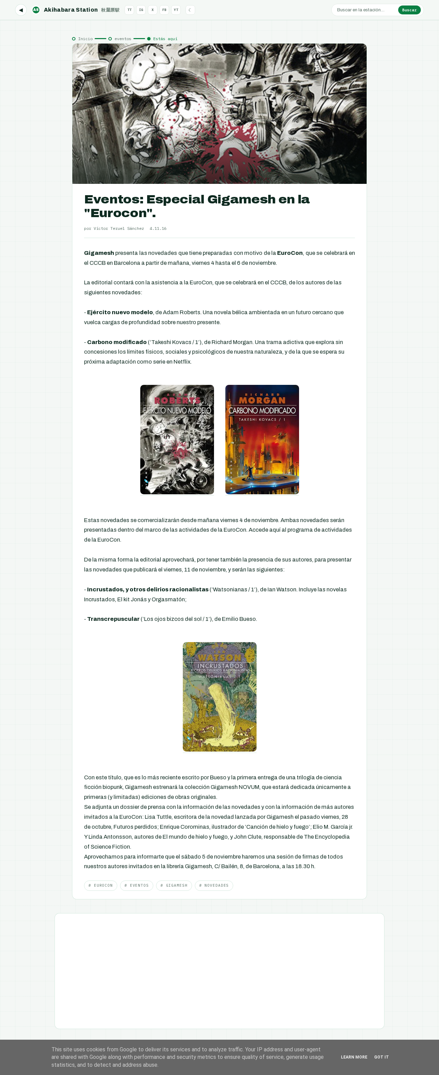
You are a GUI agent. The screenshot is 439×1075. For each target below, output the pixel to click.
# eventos (136, 885)
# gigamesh (174, 885)
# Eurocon (100, 885)
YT (176, 10)
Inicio (85, 38)
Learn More (354, 1057)
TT (129, 10)
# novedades (214, 885)
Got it (381, 1057)
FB (164, 10)
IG (141, 10)
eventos (123, 38)
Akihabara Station (76, 10)
